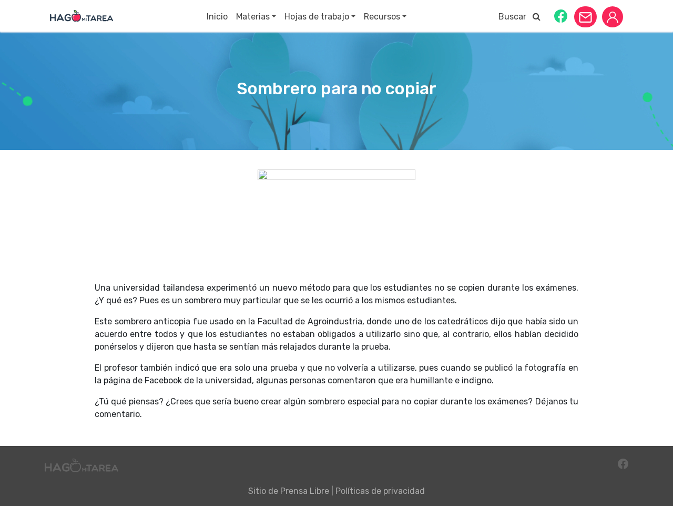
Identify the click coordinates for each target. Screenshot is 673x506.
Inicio (217, 17)
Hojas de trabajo (316, 17)
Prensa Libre (304, 491)
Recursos (382, 17)
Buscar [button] (515, 17)
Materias (253, 17)
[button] (560, 15)
